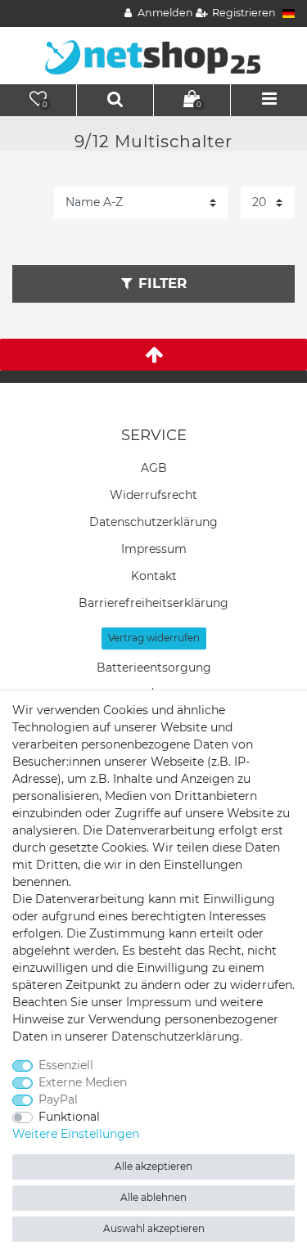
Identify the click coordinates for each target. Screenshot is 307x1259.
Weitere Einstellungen (75, 1133)
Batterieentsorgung (154, 667)
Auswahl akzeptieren (154, 1228)
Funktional (69, 1116)
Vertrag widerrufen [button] (154, 638)
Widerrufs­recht (153, 495)
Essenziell (65, 1065)
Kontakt (154, 576)
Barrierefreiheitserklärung (153, 603)
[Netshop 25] (154, 54)
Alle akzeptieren (153, 1166)
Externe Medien (82, 1082)
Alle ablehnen (153, 1197)
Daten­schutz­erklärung (153, 522)
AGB (154, 468)
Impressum (154, 549)
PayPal (58, 1099)
